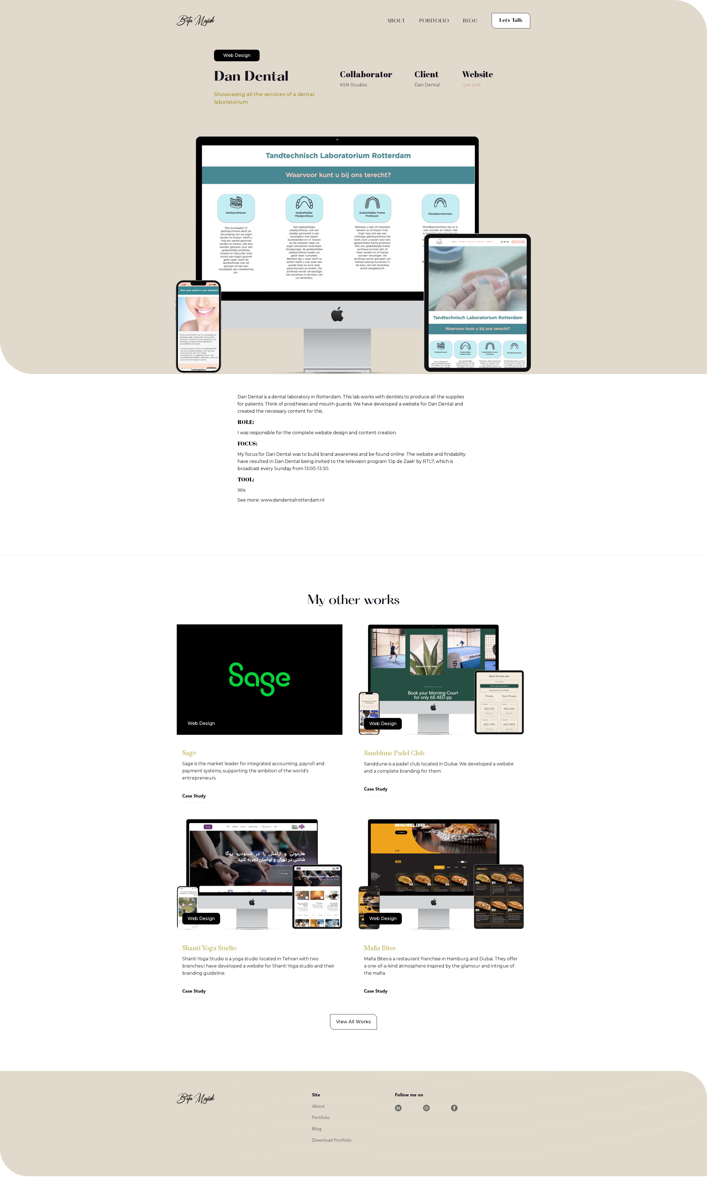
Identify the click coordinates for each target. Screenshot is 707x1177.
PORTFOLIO (434, 21)
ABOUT (396, 21)
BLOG (470, 21)
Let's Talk (511, 20)
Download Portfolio (332, 1140)
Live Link (471, 85)
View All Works (353, 1021)
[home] (196, 20)
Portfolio (321, 1118)
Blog (316, 1129)
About (318, 1106)
